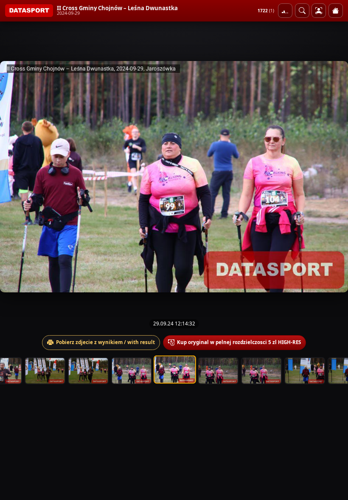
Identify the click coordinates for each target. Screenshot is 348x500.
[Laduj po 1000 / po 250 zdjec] (285, 10)
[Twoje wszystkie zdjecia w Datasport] (319, 10)
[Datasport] (29, 10)
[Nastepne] (334, 176)
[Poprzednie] (14, 176)
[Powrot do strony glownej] (335, 10)
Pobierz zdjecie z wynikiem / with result (105, 342)
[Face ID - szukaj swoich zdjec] (302, 10)
